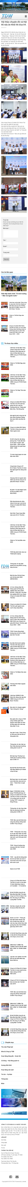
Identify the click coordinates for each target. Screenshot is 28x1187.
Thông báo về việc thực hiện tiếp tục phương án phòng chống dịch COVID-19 (18, 810)
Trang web (6, 252)
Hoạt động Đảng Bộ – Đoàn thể (11, 1056)
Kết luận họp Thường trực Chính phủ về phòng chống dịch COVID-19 (17, 757)
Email (5, 246)
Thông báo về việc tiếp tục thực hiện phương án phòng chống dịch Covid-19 (18, 746)
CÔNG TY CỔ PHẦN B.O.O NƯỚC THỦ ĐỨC (14, 8)
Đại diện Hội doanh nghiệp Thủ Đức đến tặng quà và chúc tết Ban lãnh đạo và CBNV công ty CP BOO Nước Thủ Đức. (18, 646)
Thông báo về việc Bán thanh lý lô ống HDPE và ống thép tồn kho (18, 565)
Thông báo (4, 1079)
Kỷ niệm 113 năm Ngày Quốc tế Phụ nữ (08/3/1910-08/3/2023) (18, 491)
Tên (4, 240)
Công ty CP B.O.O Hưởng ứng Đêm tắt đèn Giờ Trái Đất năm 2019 (18, 982)
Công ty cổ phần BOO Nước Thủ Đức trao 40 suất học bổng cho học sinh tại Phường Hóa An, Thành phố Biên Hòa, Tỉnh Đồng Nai (18, 405)
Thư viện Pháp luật (7, 1047)
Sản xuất (3, 1145)
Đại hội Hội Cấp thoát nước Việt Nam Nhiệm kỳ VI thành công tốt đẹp (18, 769)
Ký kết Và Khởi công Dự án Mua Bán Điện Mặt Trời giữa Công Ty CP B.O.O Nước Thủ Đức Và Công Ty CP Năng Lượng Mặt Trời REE (18, 896)
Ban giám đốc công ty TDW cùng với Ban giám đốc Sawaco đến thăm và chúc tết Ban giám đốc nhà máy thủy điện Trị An (18, 722)
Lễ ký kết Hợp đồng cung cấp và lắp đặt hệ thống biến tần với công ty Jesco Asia (18, 934)
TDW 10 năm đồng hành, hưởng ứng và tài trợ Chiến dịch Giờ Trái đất (17, 633)
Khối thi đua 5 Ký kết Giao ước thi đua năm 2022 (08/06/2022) (17, 577)
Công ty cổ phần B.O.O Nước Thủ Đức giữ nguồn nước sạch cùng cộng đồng (18, 606)
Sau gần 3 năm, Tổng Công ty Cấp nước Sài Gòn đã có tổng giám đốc (18, 734)
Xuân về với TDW (15, 869)
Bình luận (6, 228)
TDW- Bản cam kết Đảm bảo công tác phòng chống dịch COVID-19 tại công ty (18, 821)
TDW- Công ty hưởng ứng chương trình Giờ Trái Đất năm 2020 (17, 847)
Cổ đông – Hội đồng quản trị (10, 1060)
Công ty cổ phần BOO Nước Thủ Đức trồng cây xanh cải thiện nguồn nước (18, 429)
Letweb (24, 1181)
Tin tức (3, 1148)
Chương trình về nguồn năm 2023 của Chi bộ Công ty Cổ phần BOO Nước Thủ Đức (18, 479)
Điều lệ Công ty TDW (7, 1051)
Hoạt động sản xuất (7, 1070)
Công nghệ (4, 1142)
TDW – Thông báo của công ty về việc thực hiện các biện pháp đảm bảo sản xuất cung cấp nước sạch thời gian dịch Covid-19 (18, 835)
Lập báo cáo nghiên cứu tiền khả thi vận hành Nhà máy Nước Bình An (18, 958)
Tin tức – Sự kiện (6, 1074)
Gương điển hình (6, 1065)
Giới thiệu (3, 1140)
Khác (2, 1083)
